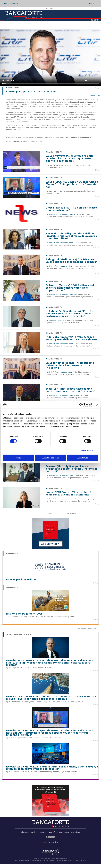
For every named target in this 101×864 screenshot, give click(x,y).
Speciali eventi (12, 553)
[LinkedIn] (97, 20)
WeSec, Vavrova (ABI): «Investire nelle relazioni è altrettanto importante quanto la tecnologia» (69, 158)
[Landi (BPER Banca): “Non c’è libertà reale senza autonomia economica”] (21, 507)
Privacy (59, 832)
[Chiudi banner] (97, 405)
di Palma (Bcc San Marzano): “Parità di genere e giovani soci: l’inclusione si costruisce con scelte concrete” (70, 313)
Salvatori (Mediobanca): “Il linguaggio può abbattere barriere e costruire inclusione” (70, 365)
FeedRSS (43, 832)
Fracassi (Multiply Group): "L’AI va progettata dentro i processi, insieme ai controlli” (71, 468)
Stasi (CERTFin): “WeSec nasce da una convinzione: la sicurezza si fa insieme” (70, 389)
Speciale (16, 141)
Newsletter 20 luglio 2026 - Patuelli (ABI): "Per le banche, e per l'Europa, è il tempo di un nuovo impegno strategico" (52, 767)
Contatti (66, 832)
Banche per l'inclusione (21, 579)
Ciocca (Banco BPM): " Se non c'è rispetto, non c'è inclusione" (72, 208)
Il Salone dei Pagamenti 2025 (24, 614)
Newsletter (34, 832)
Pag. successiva (71, 513)
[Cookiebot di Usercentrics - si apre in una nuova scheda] (81, 405)
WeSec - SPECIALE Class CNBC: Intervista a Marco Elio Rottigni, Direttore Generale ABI (72, 184)
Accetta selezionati (50, 458)
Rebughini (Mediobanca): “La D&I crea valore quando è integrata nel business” (71, 260)
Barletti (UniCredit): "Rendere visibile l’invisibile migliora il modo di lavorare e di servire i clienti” (72, 236)
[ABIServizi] (50, 852)
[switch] (38, 441)
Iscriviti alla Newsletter (10, 3)
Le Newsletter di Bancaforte (18, 634)
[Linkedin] (98, 88)
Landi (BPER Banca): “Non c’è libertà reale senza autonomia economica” (68, 493)
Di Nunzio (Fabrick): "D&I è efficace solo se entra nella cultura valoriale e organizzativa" (70, 287)
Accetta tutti (82, 458)
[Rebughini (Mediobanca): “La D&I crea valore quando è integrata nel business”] (21, 274)
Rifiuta (18, 458)
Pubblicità (51, 832)
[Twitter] (95, 20)
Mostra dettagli (86, 450)
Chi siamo (25, 832)
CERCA (91, 4)
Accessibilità (75, 832)
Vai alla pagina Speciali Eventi (87, 628)
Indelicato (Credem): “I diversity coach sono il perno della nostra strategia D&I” (72, 338)
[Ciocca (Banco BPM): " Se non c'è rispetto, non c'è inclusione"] (21, 223)
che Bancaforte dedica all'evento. (31, 141)
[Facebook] (92, 20)
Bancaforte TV (54, 152)
